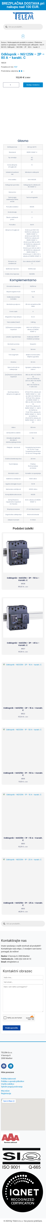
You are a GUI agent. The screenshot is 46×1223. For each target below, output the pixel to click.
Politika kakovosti (8, 1079)
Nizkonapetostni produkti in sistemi (20, 42)
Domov (3, 42)
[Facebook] (3, 1066)
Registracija (6, 1093)
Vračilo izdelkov (7, 1084)
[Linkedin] (10, 1066)
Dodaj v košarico (33, 85)
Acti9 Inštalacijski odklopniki (28, 45)
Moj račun (5, 1091)
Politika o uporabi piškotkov (12, 1081)
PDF (15, 67)
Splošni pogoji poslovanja (11, 1087)
